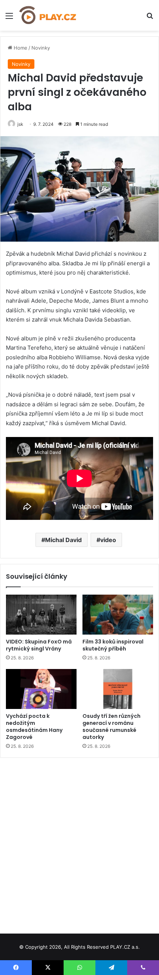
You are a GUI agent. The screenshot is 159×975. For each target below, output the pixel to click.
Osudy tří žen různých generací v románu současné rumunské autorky (111, 726)
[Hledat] (149, 18)
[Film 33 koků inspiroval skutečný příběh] (117, 615)
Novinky (40, 48)
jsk (20, 124)
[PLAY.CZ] (48, 15)
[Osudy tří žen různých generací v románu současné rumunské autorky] (117, 689)
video (108, 540)
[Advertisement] (79, 842)
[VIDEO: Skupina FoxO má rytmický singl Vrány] (41, 615)
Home (19, 48)
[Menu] (9, 18)
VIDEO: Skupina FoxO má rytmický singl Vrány (39, 645)
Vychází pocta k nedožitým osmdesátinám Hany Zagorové (34, 726)
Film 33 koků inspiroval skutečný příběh (112, 645)
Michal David (63, 540)
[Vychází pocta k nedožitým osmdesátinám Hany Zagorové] (41, 689)
